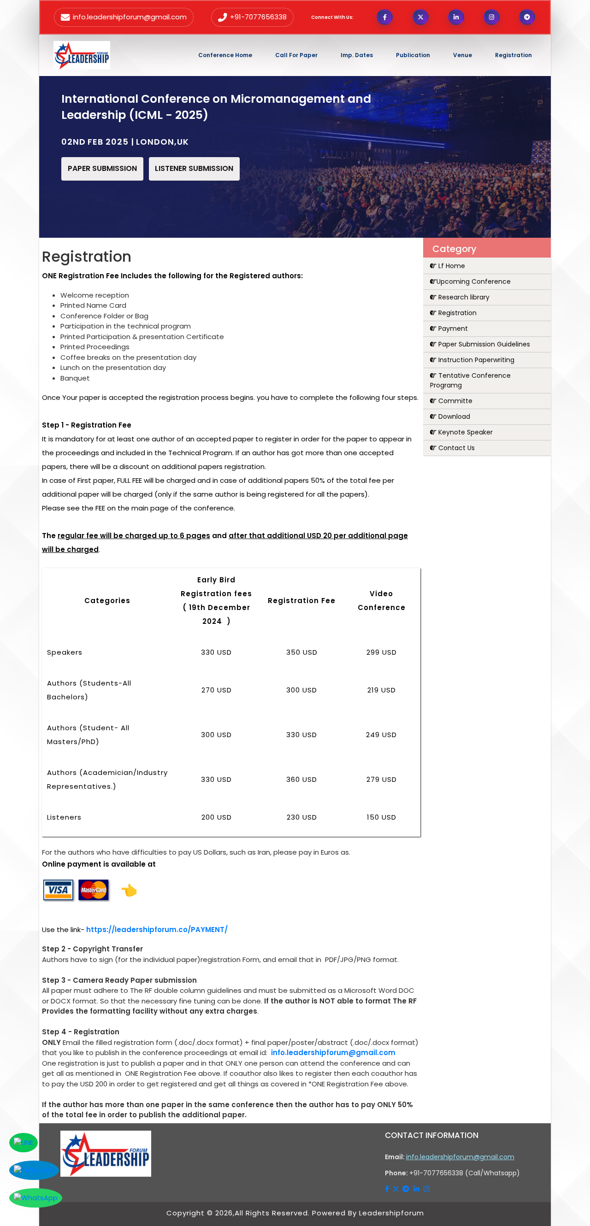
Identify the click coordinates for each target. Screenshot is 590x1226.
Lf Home (451, 265)
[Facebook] (388, 1189)
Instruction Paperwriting (475, 359)
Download (453, 416)
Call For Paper (296, 55)
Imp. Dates (357, 55)
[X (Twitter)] (396, 1189)
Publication (413, 55)
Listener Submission (194, 168)
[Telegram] (406, 1189)
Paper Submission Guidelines (483, 344)
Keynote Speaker (465, 432)
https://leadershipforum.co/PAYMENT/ (157, 929)
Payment (452, 328)
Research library (463, 297)
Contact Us (456, 447)
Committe (454, 400)
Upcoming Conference (474, 281)
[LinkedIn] (417, 1189)
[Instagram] (427, 1189)
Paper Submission (102, 168)
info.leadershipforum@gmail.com (333, 1052)
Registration (457, 312)
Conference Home (225, 55)
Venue (462, 55)
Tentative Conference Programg (470, 380)
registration (513, 55)
